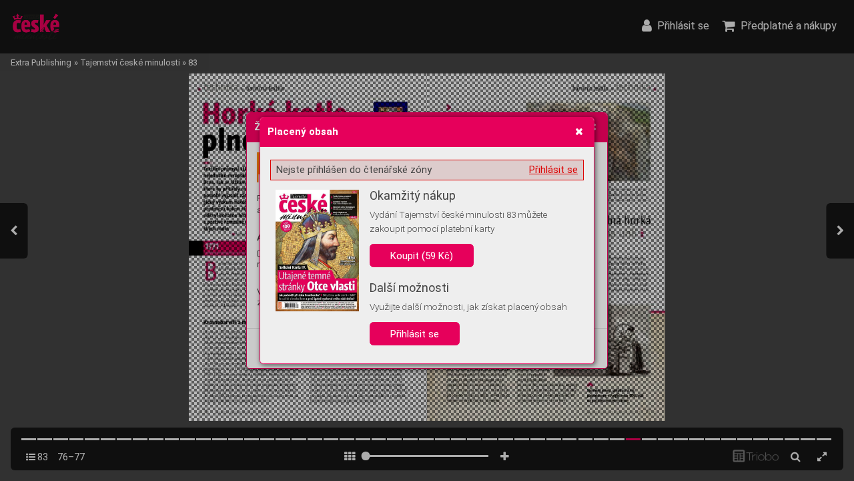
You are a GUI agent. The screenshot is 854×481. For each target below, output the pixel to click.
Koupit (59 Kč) (421, 256)
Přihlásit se (553, 170)
